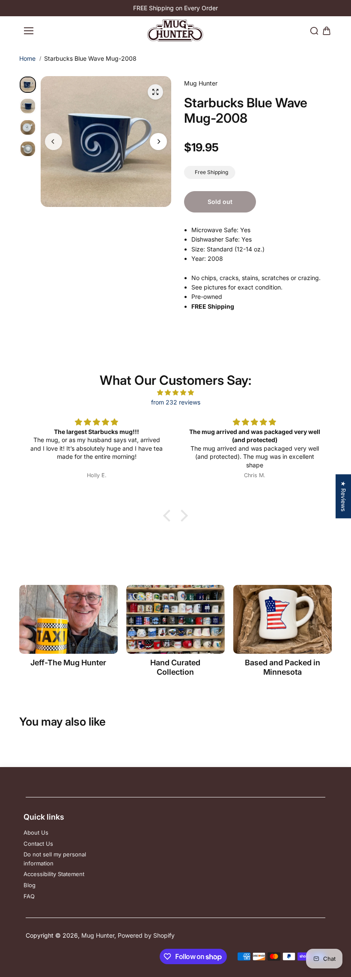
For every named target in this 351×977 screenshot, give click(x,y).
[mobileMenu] (28, 30)
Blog (30, 885)
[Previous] (53, 141)
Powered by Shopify (146, 935)
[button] (169, 516)
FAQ (29, 896)
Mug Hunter (97, 935)
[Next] (158, 141)
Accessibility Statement (54, 874)
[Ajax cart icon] (326, 31)
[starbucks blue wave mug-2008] (155, 92)
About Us (36, 832)
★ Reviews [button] (343, 496)
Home (27, 58)
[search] (314, 31)
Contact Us (38, 843)
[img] (175, 392)
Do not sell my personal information (55, 859)
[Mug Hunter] (175, 30)
